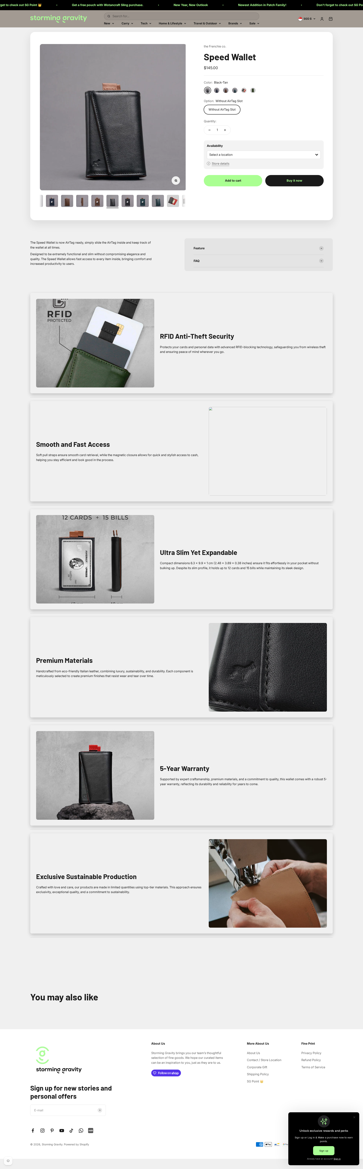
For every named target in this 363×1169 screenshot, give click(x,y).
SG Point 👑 (255, 1081)
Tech (144, 23)
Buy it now (294, 180)
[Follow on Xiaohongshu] (90, 1130)
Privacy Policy (311, 1053)
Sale (252, 23)
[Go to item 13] (173, 201)
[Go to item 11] (143, 201)
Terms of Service (313, 1067)
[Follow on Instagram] (42, 1130)
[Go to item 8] (97, 201)
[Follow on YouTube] (61, 1130)
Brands (233, 23)
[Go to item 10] (128, 201)
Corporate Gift (257, 1067)
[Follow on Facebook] (32, 1130)
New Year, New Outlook (109, 5)
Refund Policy (311, 1060)
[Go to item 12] (158, 201)
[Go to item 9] (112, 201)
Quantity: (210, 121)
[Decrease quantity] (209, 130)
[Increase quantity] (225, 130)
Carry (125, 23)
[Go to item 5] (52, 201)
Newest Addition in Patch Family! (181, 5)
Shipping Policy (258, 1074)
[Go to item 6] (67, 201)
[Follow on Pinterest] (52, 1130)
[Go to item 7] (82, 201)
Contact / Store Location (264, 1060)
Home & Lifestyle (170, 23)
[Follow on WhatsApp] (81, 1130)
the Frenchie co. (215, 46)
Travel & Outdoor (205, 23)
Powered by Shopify (76, 1144)
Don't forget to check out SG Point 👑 (262, 5)
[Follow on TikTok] (71, 1130)
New (107, 23)
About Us (253, 1053)
